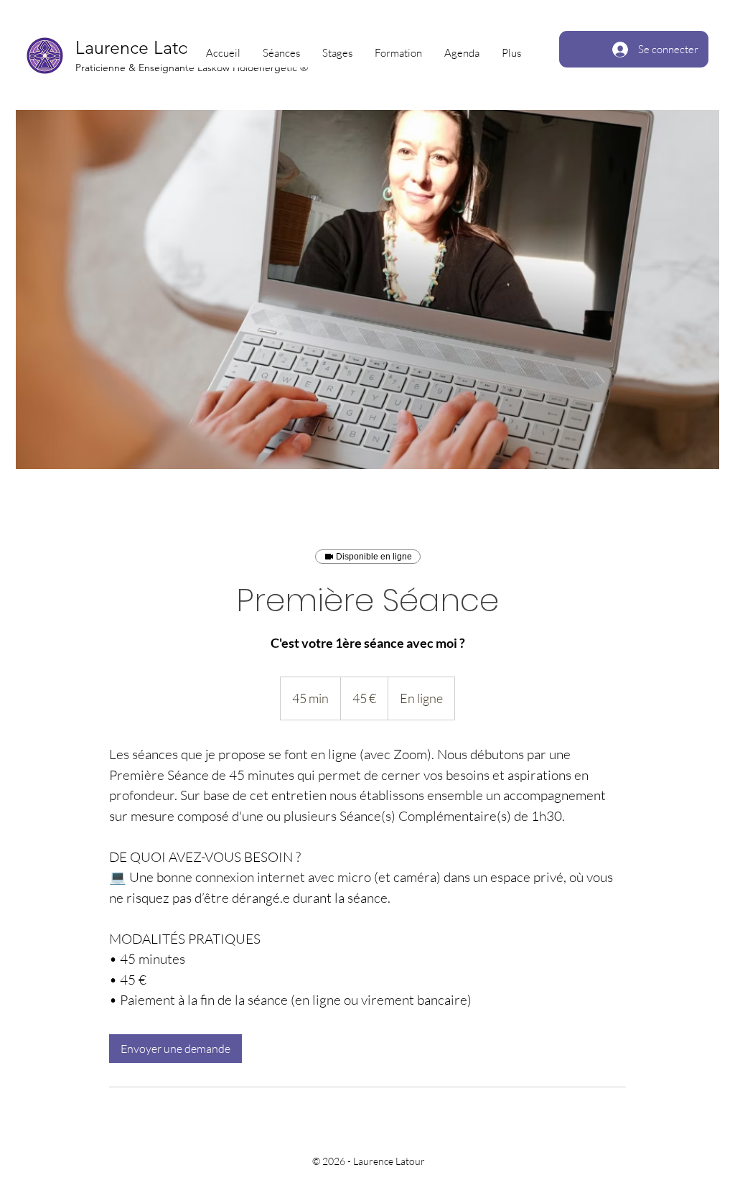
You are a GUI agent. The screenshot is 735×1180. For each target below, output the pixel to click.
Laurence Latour (140, 47)
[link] (175, 1048)
